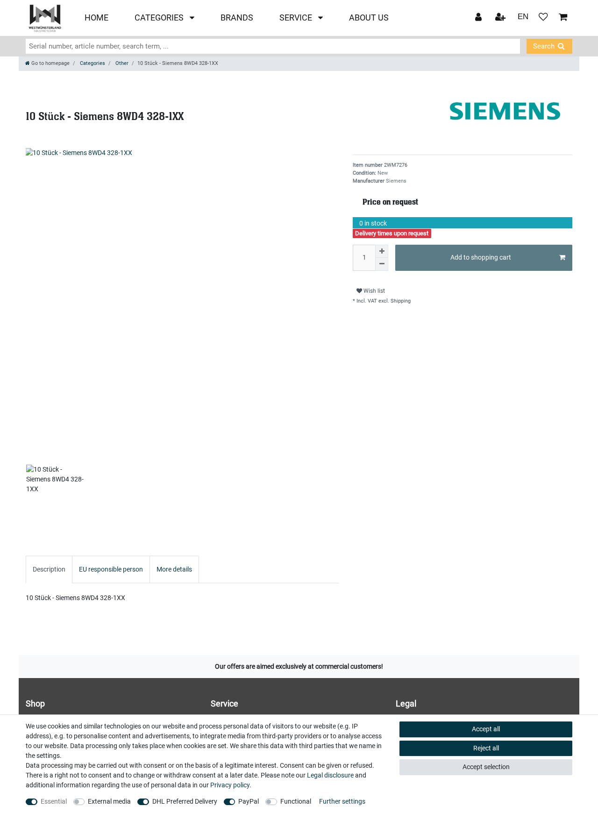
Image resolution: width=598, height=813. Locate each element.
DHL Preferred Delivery (184, 801)
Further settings (342, 801)
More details (174, 569)
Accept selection (486, 767)
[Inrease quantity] (381, 251)
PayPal (248, 801)
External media (109, 801)
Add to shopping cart (480, 257)
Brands (237, 17)
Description (49, 569)
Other (121, 63)
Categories (160, 17)
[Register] (501, 17)
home (96, 17)
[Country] (523, 17)
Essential (54, 801)
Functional (295, 801)
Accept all (486, 729)
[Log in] (479, 17)
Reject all (486, 748)
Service (296, 17)
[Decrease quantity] (381, 264)
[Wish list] (543, 17)
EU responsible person (111, 569)
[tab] (49, 569)
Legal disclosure (330, 775)
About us (369, 17)
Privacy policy (229, 785)
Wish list (373, 291)
